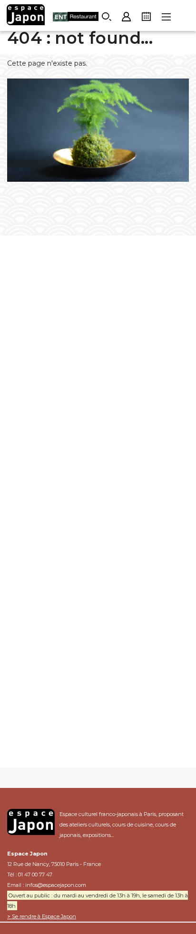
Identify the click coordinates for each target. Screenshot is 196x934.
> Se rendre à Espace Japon (41, 916)
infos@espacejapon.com (55, 885)
